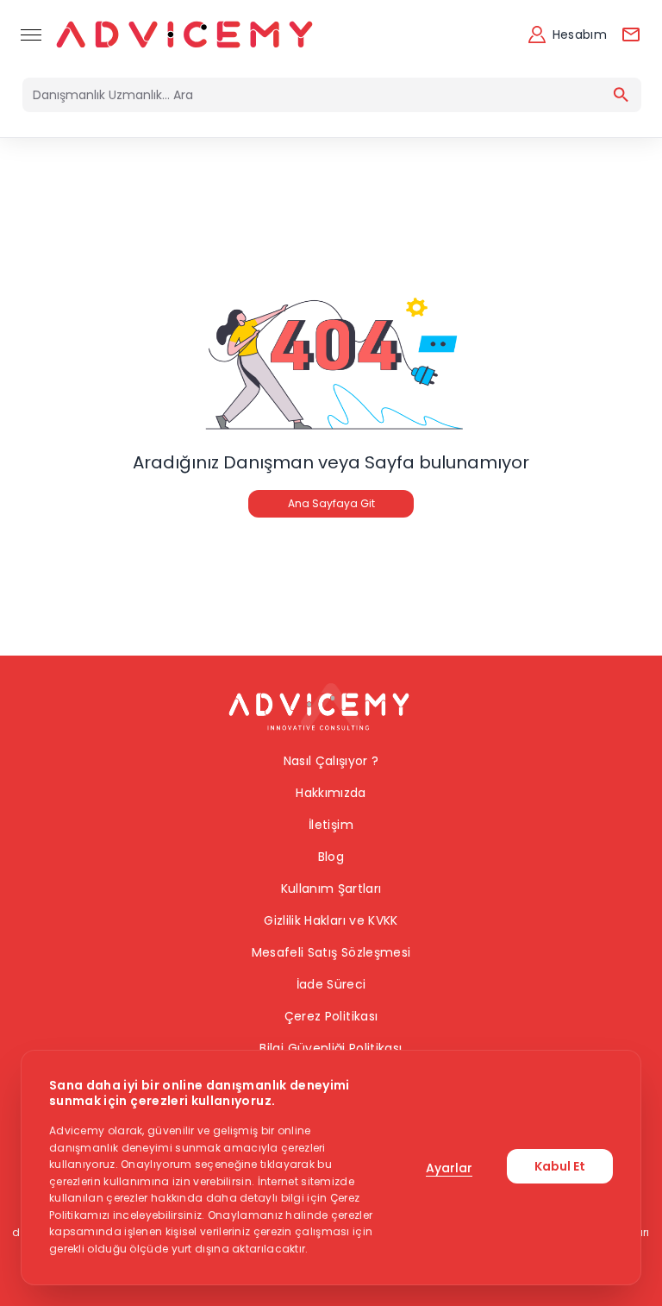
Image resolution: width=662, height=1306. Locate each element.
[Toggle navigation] (31, 34)
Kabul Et (559, 1166)
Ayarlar (449, 1168)
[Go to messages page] (631, 34)
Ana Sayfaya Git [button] (331, 503)
